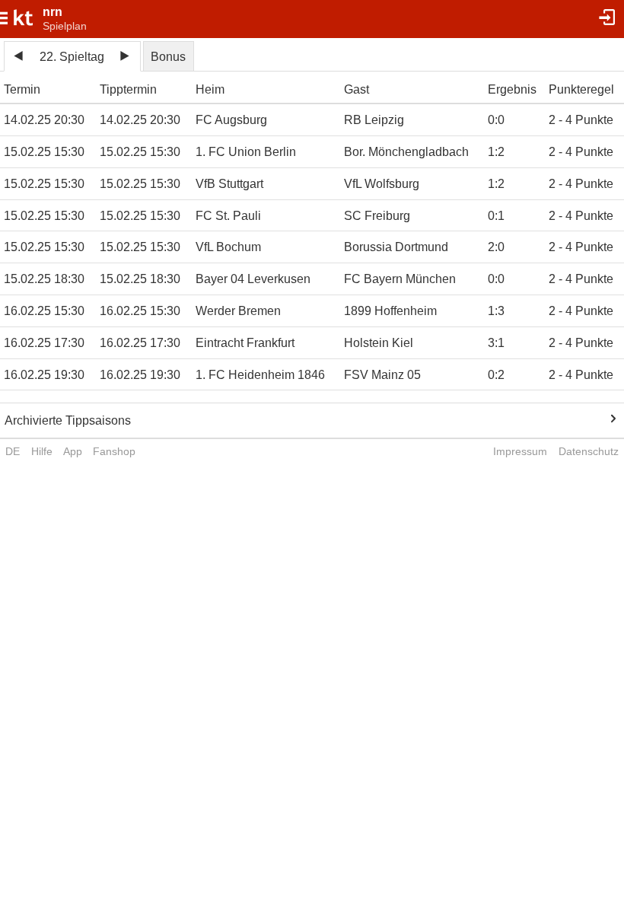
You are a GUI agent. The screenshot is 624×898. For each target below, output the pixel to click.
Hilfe (42, 451)
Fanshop (114, 451)
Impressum (520, 451)
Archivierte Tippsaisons (68, 420)
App (72, 451)
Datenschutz (589, 451)
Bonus (168, 56)
